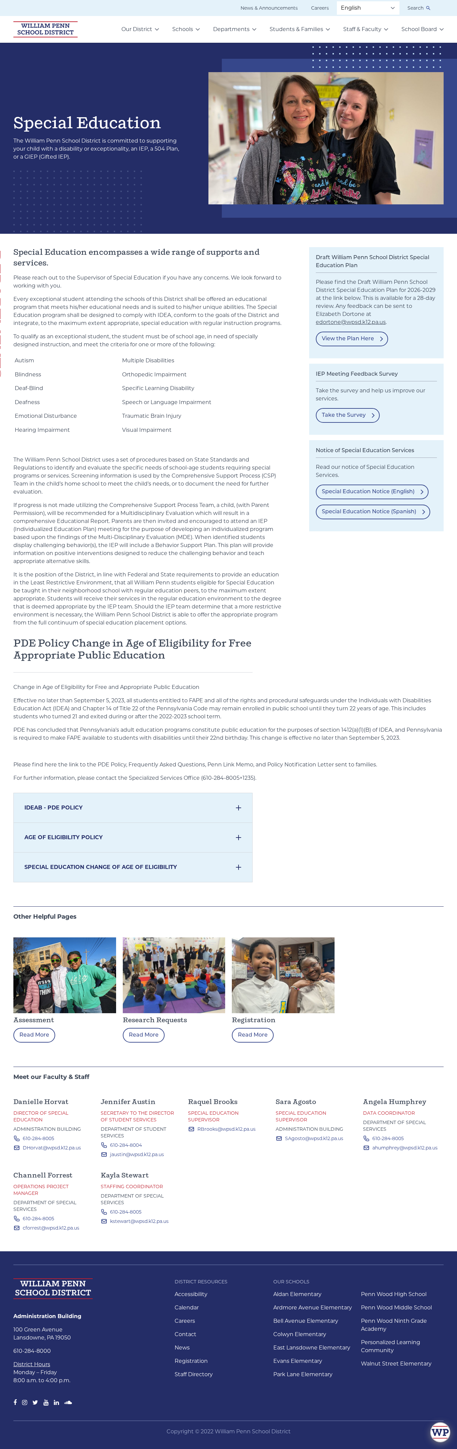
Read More (34, 1035)
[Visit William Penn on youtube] (46, 1402)
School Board (419, 29)
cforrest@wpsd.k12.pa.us (51, 1228)
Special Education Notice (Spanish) (369, 512)
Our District (136, 29)
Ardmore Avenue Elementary (312, 1307)
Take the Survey (344, 415)
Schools (182, 29)
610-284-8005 (38, 1138)
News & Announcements (269, 8)
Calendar (187, 1307)
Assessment (33, 1020)
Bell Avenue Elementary (305, 1321)
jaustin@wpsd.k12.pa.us (137, 1154)
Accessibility (191, 1294)
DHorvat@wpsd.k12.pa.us (52, 1148)
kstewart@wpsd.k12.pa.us (139, 1221)
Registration (254, 1020)
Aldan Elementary (297, 1294)
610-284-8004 (126, 1145)
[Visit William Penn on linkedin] (56, 1402)
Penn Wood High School (394, 1294)
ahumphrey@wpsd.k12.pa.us (405, 1148)
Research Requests (155, 1020)
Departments (231, 29)
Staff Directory (194, 1374)
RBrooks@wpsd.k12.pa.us (226, 1129)
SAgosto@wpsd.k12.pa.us (314, 1138)
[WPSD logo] (45, 29)
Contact (185, 1334)
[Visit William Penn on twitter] (35, 1402)
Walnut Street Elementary (396, 1364)
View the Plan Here (348, 339)
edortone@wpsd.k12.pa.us (351, 322)
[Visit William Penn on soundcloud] (68, 1402)
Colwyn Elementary (299, 1334)
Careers (320, 8)
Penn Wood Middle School (396, 1307)
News (182, 1347)
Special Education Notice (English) (368, 492)
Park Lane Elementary (303, 1374)
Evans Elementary (297, 1361)
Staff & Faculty (362, 29)
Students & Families (296, 29)
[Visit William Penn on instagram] (24, 1402)
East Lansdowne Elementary (311, 1347)
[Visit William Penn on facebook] (15, 1402)
